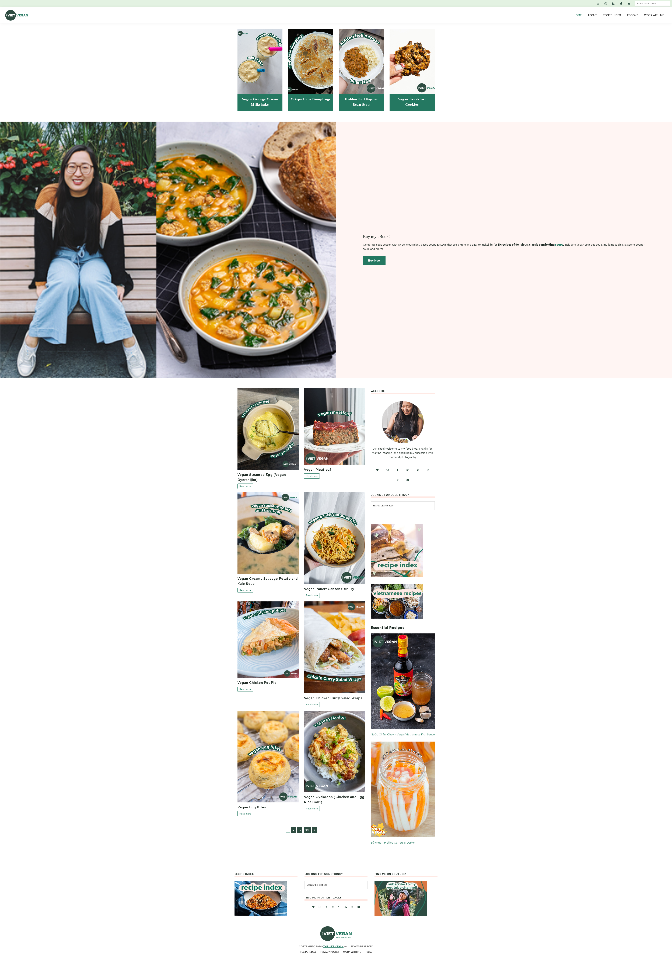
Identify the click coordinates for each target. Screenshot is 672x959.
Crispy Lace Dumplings (311, 99)
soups (559, 244)
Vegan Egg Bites (251, 807)
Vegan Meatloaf (317, 469)
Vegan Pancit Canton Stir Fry (329, 589)
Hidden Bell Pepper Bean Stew (361, 101)
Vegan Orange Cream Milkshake (260, 101)
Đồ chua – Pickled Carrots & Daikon (393, 842)
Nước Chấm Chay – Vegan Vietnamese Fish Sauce (403, 734)
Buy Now (374, 260)
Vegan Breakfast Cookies (412, 101)
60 (307, 829)
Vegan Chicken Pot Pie (257, 682)
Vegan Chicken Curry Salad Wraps (333, 698)
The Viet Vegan (333, 946)
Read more (245, 486)
